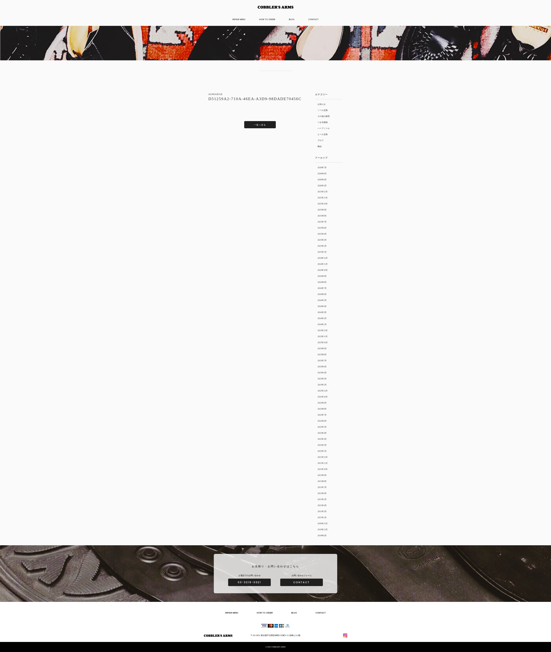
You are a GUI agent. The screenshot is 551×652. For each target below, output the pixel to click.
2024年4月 (322, 306)
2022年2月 (322, 445)
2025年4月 (322, 234)
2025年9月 (322, 210)
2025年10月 (323, 204)
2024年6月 (322, 294)
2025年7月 (322, 222)
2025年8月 (322, 216)
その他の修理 (324, 116)
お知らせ (322, 104)
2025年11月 (323, 198)
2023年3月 (322, 379)
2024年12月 (323, 258)
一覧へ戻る (260, 125)
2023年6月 (322, 367)
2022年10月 (323, 397)
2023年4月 (322, 373)
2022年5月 (322, 427)
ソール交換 (323, 110)
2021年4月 (322, 505)
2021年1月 (322, 517)
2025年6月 (322, 228)
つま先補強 (323, 122)
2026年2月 (322, 186)
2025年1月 (322, 252)
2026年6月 (322, 174)
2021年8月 (322, 481)
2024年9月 (322, 276)
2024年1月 (322, 324)
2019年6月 (322, 535)
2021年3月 (322, 511)
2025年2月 (322, 246)
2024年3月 (322, 312)
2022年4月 (322, 433)
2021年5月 (322, 499)
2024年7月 (322, 288)
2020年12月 (323, 523)
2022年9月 (322, 403)
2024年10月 (323, 270)
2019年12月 (323, 529)
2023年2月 (322, 385)
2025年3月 (322, 240)
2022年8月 (322, 409)
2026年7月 (322, 167)
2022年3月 (322, 439)
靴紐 (320, 146)
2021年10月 (323, 469)
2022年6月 (322, 421)
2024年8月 (322, 282)
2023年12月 (323, 330)
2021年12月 (323, 457)
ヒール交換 (323, 134)
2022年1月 (322, 451)
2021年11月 (323, 463)
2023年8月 (322, 355)
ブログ (321, 140)
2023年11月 (323, 336)
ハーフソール (324, 128)
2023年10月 (323, 342)
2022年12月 (323, 391)
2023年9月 (322, 348)
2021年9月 (322, 475)
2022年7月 (322, 415)
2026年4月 (322, 180)
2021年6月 (322, 493)
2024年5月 (322, 300)
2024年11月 (323, 264)
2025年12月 (323, 192)
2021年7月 (322, 487)
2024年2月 (322, 318)
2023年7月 (322, 361)
